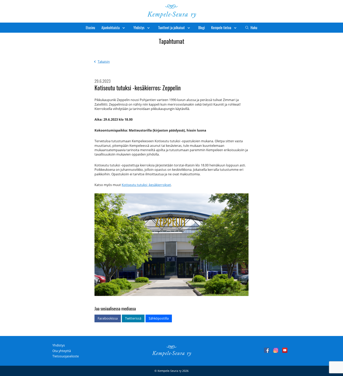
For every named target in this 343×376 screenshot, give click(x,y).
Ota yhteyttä (61, 351)
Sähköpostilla (159, 318)
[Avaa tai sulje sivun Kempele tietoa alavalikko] (235, 27)
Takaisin (104, 61)
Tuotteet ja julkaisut (171, 27)
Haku (254, 27)
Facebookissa (108, 318)
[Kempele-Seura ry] (171, 355)
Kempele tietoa (221, 27)
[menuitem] (90, 28)
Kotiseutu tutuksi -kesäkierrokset (146, 185)
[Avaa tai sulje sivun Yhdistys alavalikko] (148, 27)
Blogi (201, 27)
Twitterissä (133, 318)
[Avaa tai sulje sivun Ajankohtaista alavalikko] (123, 27)
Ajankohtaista (110, 27)
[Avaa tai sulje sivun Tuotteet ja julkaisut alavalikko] (189, 27)
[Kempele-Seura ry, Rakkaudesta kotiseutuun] (171, 17)
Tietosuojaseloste (65, 356)
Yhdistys (139, 27)
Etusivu (90, 27)
